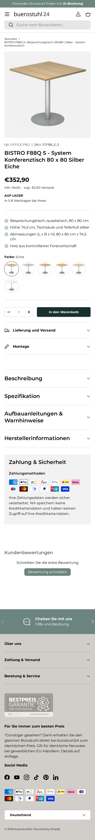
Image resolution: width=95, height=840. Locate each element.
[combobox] (47, 24)
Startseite (10, 39)
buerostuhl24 (23, 829)
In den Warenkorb (64, 312)
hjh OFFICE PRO (17, 145)
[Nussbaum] (45, 269)
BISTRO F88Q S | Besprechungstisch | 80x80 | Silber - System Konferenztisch (44, 44)
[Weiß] (11, 286)
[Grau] (28, 269)
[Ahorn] (79, 269)
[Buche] (62, 269)
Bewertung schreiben (47, 572)
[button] (88, 14)
